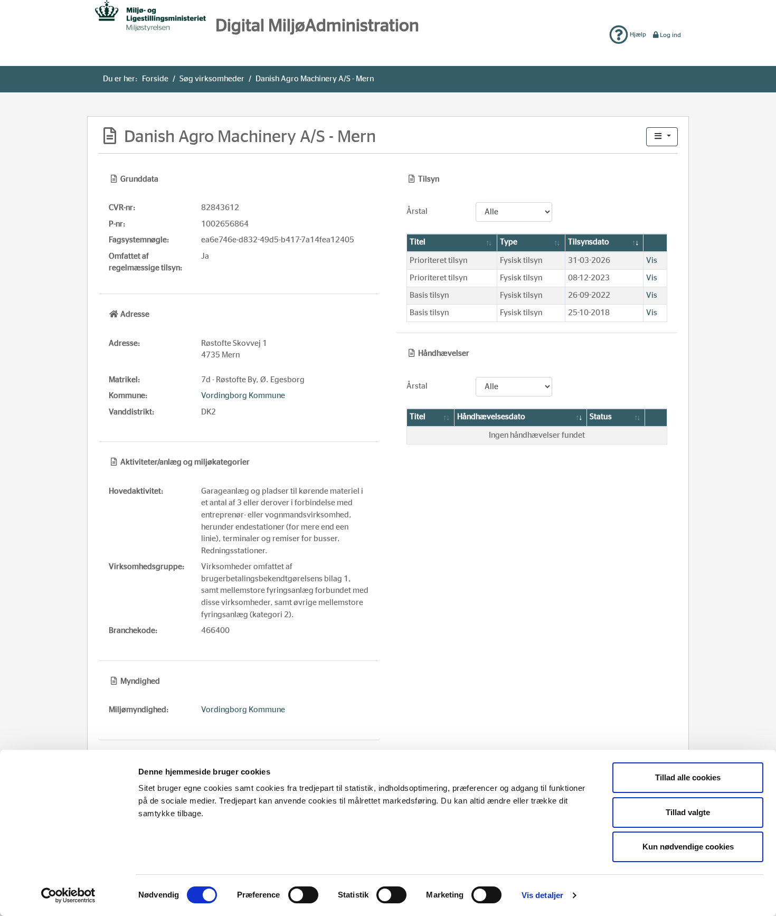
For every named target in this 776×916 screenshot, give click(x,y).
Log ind (670, 35)
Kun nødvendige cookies (688, 846)
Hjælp (637, 34)
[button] (662, 137)
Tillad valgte (688, 812)
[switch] (303, 894)
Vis (651, 261)
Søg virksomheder (211, 79)
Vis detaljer (542, 895)
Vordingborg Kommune (243, 396)
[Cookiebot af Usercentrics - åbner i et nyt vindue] (68, 895)
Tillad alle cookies (688, 777)
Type (508, 242)
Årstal (417, 211)
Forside (155, 79)
